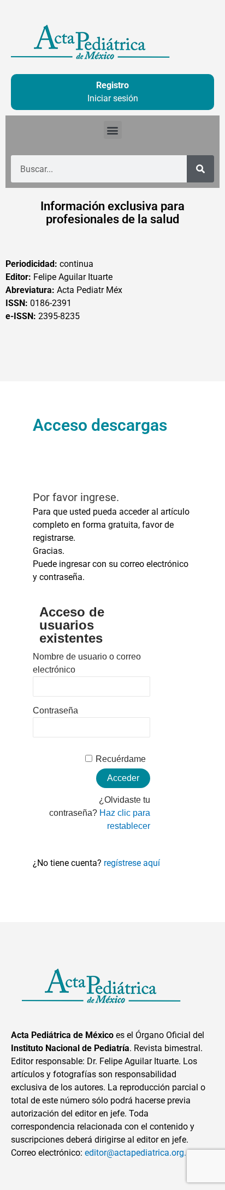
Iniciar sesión (112, 98)
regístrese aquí (132, 863)
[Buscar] (200, 168)
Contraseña (55, 710)
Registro (112, 85)
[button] (113, 130)
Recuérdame (121, 759)
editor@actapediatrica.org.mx (141, 1153)
